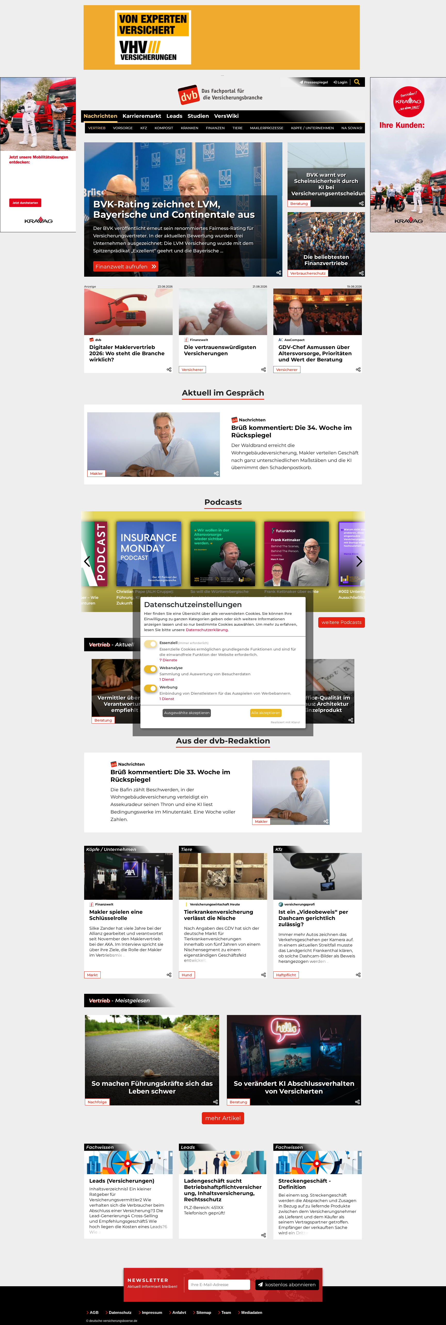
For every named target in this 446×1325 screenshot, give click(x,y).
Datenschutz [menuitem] (120, 1312)
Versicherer (192, 369)
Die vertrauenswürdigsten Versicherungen (220, 350)
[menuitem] (311, 82)
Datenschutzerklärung (207, 629)
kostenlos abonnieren (290, 1285)
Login (342, 82)
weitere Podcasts (342, 622)
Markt (92, 975)
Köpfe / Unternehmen (111, 849)
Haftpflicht (286, 975)
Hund (187, 975)
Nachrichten (100, 116)
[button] (278, 273)
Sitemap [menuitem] (203, 1312)
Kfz (278, 849)
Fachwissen (100, 1147)
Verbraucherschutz (307, 273)
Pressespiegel (315, 82)
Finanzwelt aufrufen (122, 267)
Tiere (186, 849)
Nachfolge (97, 1102)
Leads (174, 116)
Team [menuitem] (226, 1312)
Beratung (299, 203)
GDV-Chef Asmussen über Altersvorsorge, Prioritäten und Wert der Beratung (315, 353)
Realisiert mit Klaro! (285, 722)
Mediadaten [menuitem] (251, 1312)
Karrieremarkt (142, 116)
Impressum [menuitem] (152, 1312)
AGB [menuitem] (94, 1312)
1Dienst (167, 679)
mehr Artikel (223, 1118)
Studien (198, 116)
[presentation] (87, 561)
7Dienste (168, 660)
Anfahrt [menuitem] (179, 1312)
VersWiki (226, 116)
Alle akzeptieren (265, 712)
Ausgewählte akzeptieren (187, 712)
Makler (96, 473)
